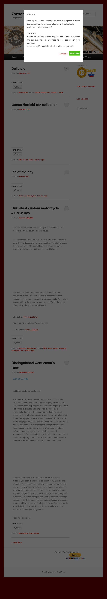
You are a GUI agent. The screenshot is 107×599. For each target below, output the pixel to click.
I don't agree (63, 54)
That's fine (74, 53)
